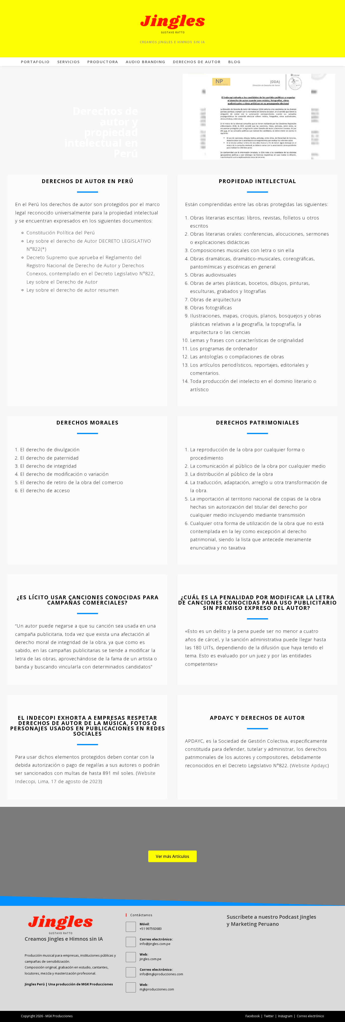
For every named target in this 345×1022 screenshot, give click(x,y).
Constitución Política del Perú (61, 233)
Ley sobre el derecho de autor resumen (73, 290)
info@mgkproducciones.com (161, 974)
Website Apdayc (309, 765)
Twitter (269, 1016)
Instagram (285, 1016)
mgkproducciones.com (157, 989)
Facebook (252, 1016)
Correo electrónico (310, 1016)
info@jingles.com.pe (155, 943)
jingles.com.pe (150, 959)
